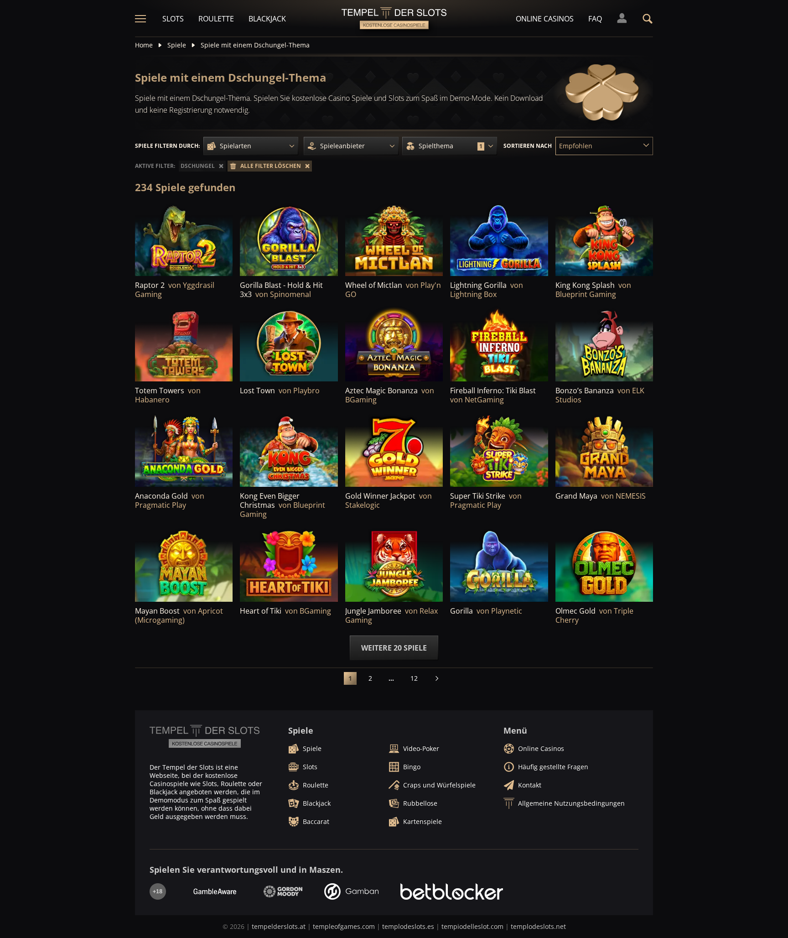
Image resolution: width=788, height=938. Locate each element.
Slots (173, 19)
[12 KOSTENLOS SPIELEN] (499, 450)
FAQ (595, 19)
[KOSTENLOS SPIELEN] (184, 239)
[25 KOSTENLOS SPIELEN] (184, 344)
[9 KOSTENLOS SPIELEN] (604, 344)
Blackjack (267, 19)
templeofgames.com (344, 926)
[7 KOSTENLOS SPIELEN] (184, 450)
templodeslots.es (408, 926)
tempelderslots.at (279, 926)
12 (414, 678)
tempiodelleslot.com (472, 926)
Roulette (216, 19)
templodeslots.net (538, 926)
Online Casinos (545, 19)
